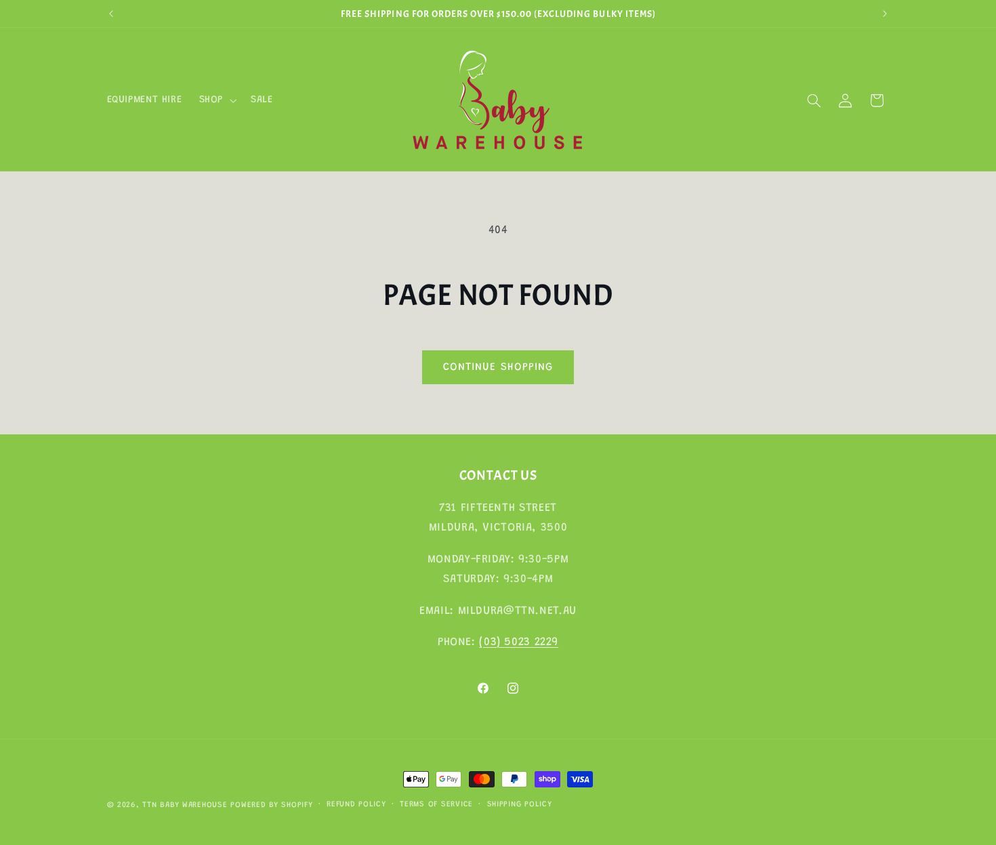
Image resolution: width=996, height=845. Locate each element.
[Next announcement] (885, 13)
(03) (491, 641)
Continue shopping (498, 367)
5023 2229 (531, 641)
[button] (216, 100)
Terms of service (436, 805)
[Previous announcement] (111, 13)
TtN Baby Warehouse (184, 805)
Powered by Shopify (271, 805)
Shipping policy (519, 805)
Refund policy (356, 805)
